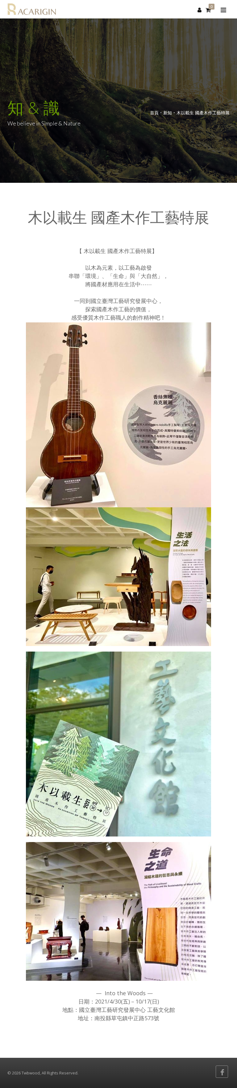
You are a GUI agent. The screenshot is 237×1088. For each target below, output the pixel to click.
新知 (167, 113)
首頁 (154, 113)
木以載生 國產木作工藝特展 (203, 113)
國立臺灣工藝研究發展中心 (112, 1009)
